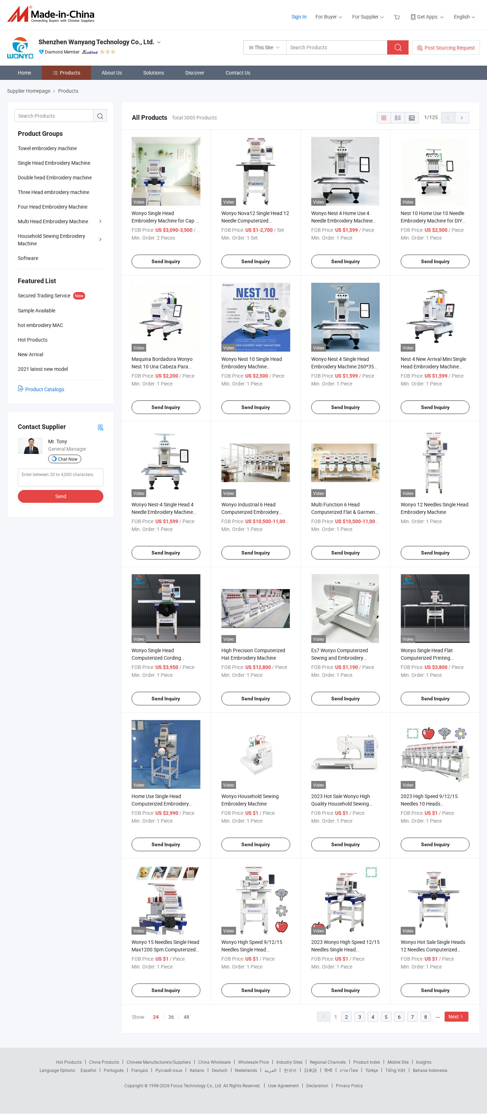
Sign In (299, 16)
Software (28, 258)
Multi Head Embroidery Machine (53, 221)
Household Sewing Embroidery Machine (51, 239)
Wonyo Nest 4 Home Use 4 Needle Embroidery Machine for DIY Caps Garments (342, 220)
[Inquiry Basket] (397, 16)
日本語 (310, 1070)
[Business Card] (100, 427)
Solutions (153, 72)
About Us (112, 72)
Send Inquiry (166, 261)
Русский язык (168, 1070)
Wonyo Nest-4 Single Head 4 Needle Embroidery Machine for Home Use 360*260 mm (163, 512)
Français (139, 1070)
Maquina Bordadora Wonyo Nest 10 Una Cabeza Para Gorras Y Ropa (162, 366)
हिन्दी (328, 1070)
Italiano (197, 1070)
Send (60, 496)
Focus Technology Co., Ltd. (197, 1085)
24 (156, 1017)
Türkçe (371, 1070)
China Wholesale (214, 1062)
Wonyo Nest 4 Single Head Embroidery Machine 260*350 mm (344, 366)
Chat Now (67, 459)
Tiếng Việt (395, 1070)
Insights (423, 1062)
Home (24, 72)
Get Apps (427, 16)
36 (171, 1016)
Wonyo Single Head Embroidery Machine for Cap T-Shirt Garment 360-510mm (165, 220)
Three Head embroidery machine (53, 192)
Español (88, 1070)
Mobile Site (398, 1062)
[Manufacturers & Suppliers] (53, 14)
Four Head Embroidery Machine (52, 206)
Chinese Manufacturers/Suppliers (159, 1062)
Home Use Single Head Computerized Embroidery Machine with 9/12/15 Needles (165, 803)
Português (114, 1070)
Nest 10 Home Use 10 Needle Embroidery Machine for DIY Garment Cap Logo (432, 220)
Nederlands (246, 1070)
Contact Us (238, 72)
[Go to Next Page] (462, 117)
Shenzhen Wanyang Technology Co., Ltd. (96, 42)
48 (186, 1016)
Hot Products (69, 1062)
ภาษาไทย (349, 1070)
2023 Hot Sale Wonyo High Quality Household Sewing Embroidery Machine (340, 803)
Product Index (366, 1062)
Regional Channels (328, 1062)
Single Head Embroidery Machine (54, 162)
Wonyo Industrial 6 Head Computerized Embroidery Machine (250, 512)
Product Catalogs (44, 389)
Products (70, 72)
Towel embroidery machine (47, 148)
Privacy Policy (349, 1085)
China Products (104, 1062)
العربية (270, 1070)
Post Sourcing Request (450, 47)
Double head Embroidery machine (55, 177)
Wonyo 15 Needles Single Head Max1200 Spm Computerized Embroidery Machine (165, 949)
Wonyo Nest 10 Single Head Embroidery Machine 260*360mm (251, 366)
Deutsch (219, 1070)
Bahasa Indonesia (430, 1070)
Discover (194, 72)
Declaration (317, 1085)
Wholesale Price (253, 1062)
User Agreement (283, 1085)
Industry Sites (289, 1062)
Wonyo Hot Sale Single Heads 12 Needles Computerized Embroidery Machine (433, 949)
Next (453, 1016)
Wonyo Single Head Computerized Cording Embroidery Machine (156, 658)
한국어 (290, 1070)
